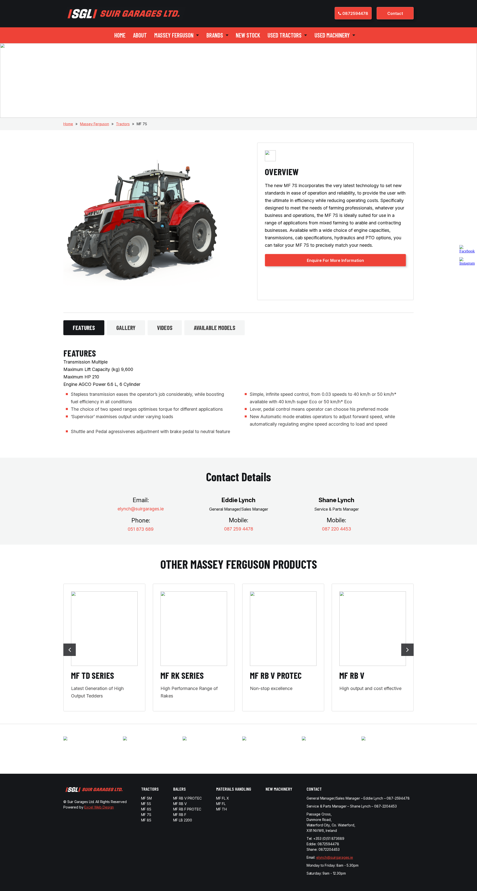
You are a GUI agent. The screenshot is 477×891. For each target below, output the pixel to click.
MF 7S (146, 814)
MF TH (221, 809)
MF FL (221, 804)
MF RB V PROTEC (276, 675)
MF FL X (222, 798)
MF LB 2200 (182, 820)
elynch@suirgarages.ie (141, 508)
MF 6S (146, 809)
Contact (395, 13)
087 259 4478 (238, 528)
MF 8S (146, 820)
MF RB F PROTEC (187, 809)
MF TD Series (92, 675)
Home (119, 35)
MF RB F (179, 814)
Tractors (123, 124)
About (140, 35)
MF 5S (146, 804)
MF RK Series (182, 675)
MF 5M (146, 798)
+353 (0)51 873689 (328, 838)
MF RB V (351, 675)
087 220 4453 (336, 528)
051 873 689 (141, 529)
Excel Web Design (99, 807)
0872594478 (354, 13)
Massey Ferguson (94, 124)
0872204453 (329, 849)
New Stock (248, 35)
